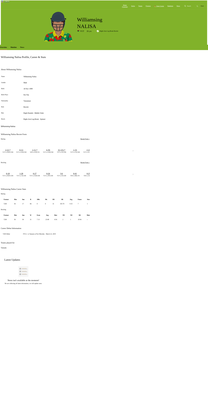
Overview (3, 47)
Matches (14, 47)
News (22, 47)
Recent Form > (85, 139)
